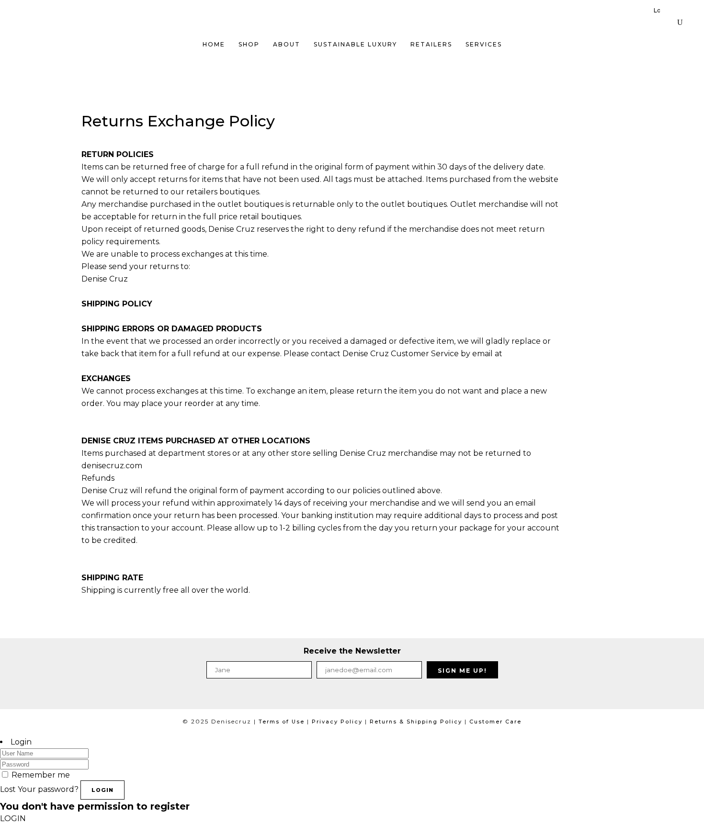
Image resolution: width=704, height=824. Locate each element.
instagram (366, 696)
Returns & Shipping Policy (416, 721)
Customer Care (495, 721)
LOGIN (102, 790)
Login (657, 10)
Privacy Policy (337, 721)
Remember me (40, 774)
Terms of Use (282, 721)
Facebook (333, 696)
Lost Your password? (39, 789)
